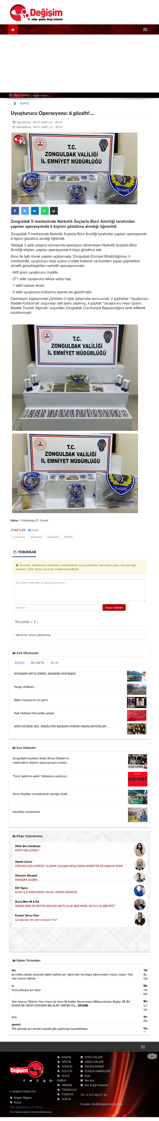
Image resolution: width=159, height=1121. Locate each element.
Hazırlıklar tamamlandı (26, 812)
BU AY (55, 663)
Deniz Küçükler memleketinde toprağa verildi (40, 794)
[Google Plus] (51, 1081)
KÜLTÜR (67, 1071)
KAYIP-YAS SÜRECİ (27, 850)
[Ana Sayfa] (36, 13)
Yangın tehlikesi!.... (25, 687)
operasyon (36, 537)
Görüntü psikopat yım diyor (30, 990)
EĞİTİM (66, 1062)
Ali (15, 997)
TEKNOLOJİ (69, 1090)
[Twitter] (25, 211)
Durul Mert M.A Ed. (27, 901)
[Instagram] (38, 1081)
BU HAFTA (37, 663)
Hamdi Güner (23, 862)
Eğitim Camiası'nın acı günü (31, 700)
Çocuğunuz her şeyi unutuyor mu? (36, 919)
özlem (18, 970)
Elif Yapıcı (21, 888)
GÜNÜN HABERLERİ (97, 1071)
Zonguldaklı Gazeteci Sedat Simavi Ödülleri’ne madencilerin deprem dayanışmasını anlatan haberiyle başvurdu (41, 762)
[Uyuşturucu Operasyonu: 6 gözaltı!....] (74, 168)
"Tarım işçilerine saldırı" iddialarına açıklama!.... (41, 776)
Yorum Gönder (114, 607)
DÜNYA (66, 1099)
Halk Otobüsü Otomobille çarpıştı (34, 713)
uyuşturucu (19, 537)
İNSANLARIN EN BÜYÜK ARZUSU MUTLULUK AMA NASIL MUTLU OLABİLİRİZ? (65, 906)
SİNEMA (67, 1085)
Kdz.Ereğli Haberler (96, 1085)
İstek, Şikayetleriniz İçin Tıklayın (26, 1107)
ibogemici (20, 1024)
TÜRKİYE (67, 1094)
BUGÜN (19, 663)
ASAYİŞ (24, 103)
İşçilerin (18, 1017)
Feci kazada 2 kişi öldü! (44, 95)
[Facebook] (15, 211)
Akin (17, 986)
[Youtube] (44, 1081)
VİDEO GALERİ (94, 1062)
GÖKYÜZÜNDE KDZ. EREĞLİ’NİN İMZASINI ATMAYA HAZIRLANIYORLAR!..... (62, 726)
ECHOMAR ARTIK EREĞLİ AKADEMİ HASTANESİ (45, 673)
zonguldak (53, 537)
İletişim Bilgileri (23, 1097)
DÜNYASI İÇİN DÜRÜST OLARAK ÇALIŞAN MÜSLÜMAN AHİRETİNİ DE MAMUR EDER (69, 866)
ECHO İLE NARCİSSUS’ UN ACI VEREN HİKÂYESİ (46, 892)
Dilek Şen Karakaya (27, 846)
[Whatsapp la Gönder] (45, 211)
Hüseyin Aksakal (26, 875)
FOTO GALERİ (94, 1057)
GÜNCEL (67, 1066)
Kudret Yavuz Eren (27, 915)
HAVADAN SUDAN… (27, 880)
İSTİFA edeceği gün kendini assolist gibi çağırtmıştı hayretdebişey (54, 1029)
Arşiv (88, 1076)
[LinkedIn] (35, 211)
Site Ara (89, 1080)
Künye (18, 1102)
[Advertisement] (79, 63)
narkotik (68, 537)
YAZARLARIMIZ (94, 1066)
